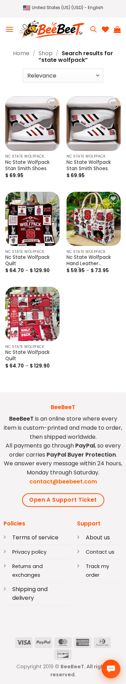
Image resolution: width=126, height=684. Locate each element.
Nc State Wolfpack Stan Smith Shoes (27, 165)
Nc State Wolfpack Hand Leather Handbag (88, 261)
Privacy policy (29, 551)
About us (98, 537)
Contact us (100, 551)
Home (21, 53)
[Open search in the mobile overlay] (93, 29)
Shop (45, 53)
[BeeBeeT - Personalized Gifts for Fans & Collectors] (52, 29)
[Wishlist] (105, 29)
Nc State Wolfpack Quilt (27, 260)
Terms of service (35, 537)
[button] (63, 7)
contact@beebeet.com (63, 482)
